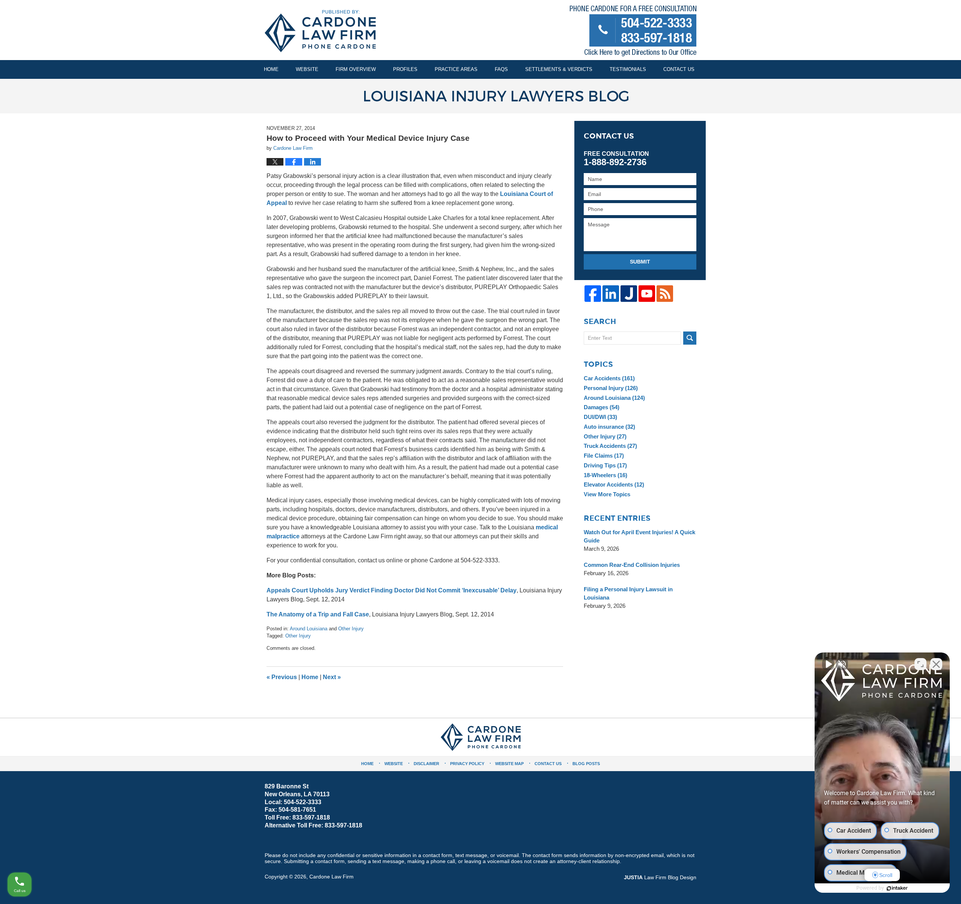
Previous (282, 677)
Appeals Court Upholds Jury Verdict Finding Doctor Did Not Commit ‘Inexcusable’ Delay (392, 590)
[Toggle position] (920, 664)
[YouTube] (647, 293)
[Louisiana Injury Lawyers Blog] (480, 96)
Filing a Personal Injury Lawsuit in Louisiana (628, 593)
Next (332, 677)
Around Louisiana (308, 628)
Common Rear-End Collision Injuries (632, 565)
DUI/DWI (600, 417)
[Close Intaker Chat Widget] (936, 664)
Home (271, 69)
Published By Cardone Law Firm (633, 32)
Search (689, 338)
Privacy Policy (467, 763)
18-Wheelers (605, 475)
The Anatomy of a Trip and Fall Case (318, 614)
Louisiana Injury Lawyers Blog (320, 31)
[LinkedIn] (611, 293)
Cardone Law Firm (331, 877)
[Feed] (665, 293)
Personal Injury (611, 388)
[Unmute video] (828, 664)
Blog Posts (586, 763)
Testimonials (628, 69)
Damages (601, 407)
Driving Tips (605, 465)
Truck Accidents (610, 446)
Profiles (405, 69)
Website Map (509, 763)
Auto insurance (609, 426)
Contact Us (678, 69)
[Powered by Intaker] (897, 888)
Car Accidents (609, 378)
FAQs (501, 69)
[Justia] (629, 293)
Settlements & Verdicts (558, 69)
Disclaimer (426, 763)
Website (307, 69)
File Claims (604, 455)
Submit (640, 262)
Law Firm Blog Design (660, 877)
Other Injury (351, 628)
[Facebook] (593, 293)
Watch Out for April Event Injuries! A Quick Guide (639, 536)
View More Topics (607, 494)
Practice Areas (456, 69)
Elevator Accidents (614, 484)
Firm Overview (356, 69)
